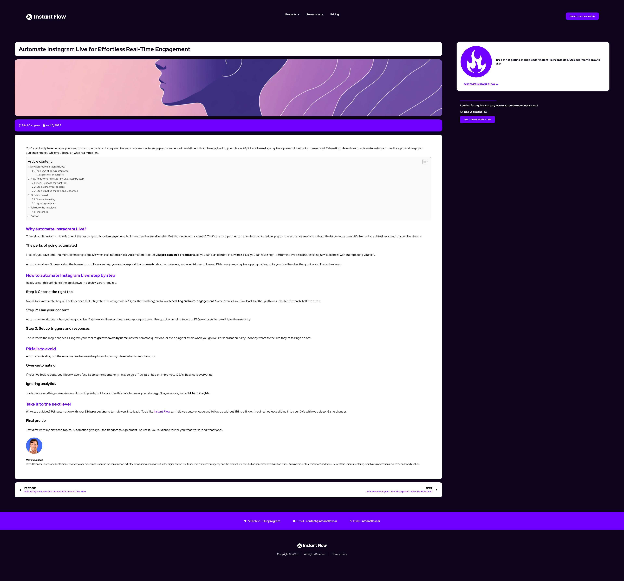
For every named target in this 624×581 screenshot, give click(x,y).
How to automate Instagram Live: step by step (57, 178)
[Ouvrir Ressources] (322, 14)
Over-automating (45, 199)
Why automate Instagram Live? (47, 166)
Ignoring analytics (46, 203)
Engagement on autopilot (51, 174)
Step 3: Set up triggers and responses (57, 190)
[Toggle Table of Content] (423, 161)
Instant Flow (162, 411)
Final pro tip (42, 211)
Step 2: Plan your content (51, 186)
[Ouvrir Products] (298, 14)
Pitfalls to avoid (39, 195)
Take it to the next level (43, 207)
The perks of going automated (52, 170)
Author (35, 216)
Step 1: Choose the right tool (51, 182)
